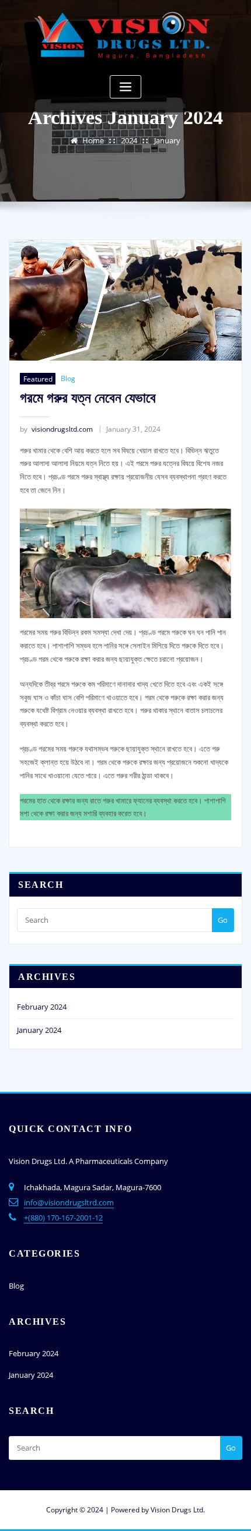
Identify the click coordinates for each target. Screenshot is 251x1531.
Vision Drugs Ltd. (178, 1510)
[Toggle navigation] (125, 87)
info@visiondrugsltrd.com (69, 1202)
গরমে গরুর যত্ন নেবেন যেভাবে (88, 397)
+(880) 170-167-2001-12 (63, 1217)
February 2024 (42, 1006)
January (167, 140)
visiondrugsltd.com (56, 429)
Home (93, 140)
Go (223, 920)
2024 (129, 140)
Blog (68, 378)
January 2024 (39, 1030)
